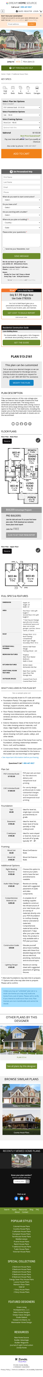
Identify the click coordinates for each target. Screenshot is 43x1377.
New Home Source (21, 1337)
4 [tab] (25, 60)
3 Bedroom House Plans (21, 1269)
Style (8, 74)
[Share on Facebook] (21, 423)
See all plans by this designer (21, 1066)
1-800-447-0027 (21, 7)
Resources (23, 1209)
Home (3, 74)
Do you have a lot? (10, 204)
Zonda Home (21, 1347)
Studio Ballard (21, 1317)
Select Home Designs (21, 1312)
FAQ (37, 1209)
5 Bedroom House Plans (21, 1274)
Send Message (21, 256)
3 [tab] (21, 60)
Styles (14, 1209)
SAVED (20, 11)
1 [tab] (15, 60)
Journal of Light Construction (21, 1345)
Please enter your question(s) (15, 232)
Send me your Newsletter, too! (17, 249)
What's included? (8, 104)
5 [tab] (28, 60)
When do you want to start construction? (19, 197)
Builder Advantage (21, 1340)
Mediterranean (21, 1239)
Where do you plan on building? (16, 219)
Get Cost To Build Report (21, 313)
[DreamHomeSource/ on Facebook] (16, 1198)
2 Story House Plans (21, 1292)
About (17, 1212)
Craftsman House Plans (21, 1231)
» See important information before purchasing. (20, 757)
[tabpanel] (21, 44)
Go (28, 1181)
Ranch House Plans (21, 1244)
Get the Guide (21, 342)
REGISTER (28, 11)
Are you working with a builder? (15, 212)
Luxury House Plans (21, 1282)
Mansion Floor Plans (21, 1284)
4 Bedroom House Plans (21, 1272)
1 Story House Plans (21, 1289)
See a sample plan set (21, 693)
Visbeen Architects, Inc (21, 1320)
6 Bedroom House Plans (21, 1277)
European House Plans (21, 1234)
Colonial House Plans (21, 1226)
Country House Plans (21, 1229)
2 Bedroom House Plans (21, 1267)
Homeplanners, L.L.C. (21, 1310)
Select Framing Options (12, 119)
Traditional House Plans (20, 74)
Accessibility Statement (34, 1370)
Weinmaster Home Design (21, 1322)
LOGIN (35, 11)
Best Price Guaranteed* (30, 136)
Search (6, 1209)
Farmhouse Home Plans (21, 1236)
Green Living (22, 1307)
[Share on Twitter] (26, 423)
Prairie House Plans (21, 1241)
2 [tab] (18, 60)
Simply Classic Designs (21, 1315)
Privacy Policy (32, 20)
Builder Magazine (21, 1342)
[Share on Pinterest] (30, 423)
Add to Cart (21, 153)
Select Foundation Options (14, 112)
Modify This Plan (21, 383)
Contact (25, 1212)
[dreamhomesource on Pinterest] (27, 1198)
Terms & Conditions (18, 20)
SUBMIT (31, 24)
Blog (31, 1209)
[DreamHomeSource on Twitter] (21, 1198)
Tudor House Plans (21, 1249)
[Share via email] (13, 423)
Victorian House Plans (21, 1251)
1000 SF (22, 1287)
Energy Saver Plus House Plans (21, 1279)
